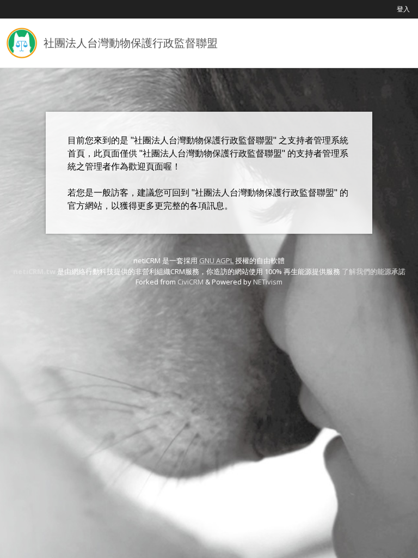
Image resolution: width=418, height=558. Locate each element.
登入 (403, 9)
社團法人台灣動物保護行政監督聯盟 (131, 42)
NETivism (267, 282)
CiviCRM (190, 282)
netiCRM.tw (34, 271)
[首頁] (21, 43)
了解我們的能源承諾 (373, 271)
